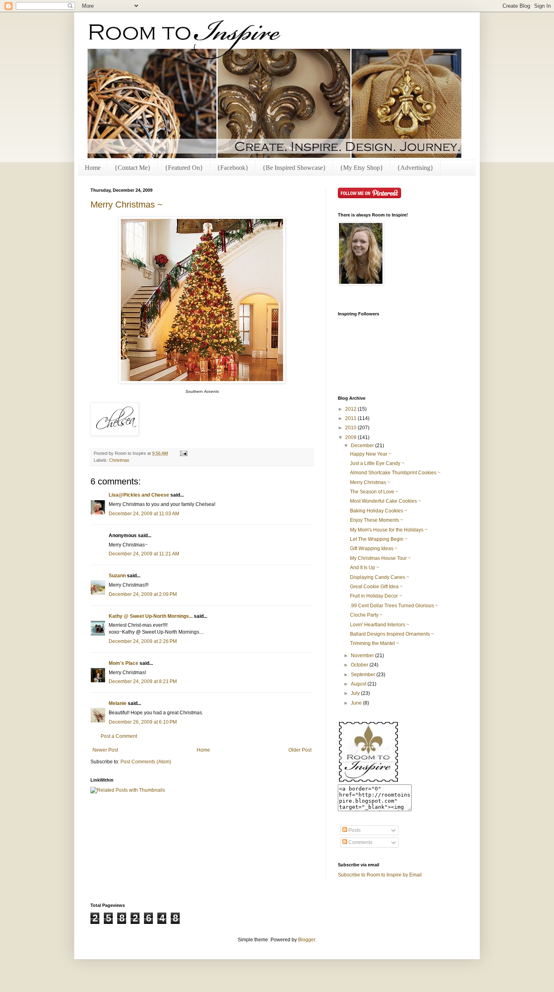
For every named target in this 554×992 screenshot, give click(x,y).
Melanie (118, 703)
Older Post (299, 750)
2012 (351, 409)
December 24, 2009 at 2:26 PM (143, 641)
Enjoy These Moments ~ (376, 520)
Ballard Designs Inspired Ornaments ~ (392, 634)
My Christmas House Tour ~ (380, 558)
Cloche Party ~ (366, 615)
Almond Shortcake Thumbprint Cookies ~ (395, 473)
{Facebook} (233, 167)
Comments (359, 842)
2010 (351, 428)
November (363, 655)
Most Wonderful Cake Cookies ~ (385, 501)
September (363, 674)
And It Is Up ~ (364, 567)
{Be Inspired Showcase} (294, 167)
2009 (351, 437)
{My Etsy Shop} (361, 167)
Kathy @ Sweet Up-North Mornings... (151, 616)
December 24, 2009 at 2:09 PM (143, 594)
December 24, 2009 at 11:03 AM (144, 513)
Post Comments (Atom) (145, 762)
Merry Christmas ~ (126, 204)
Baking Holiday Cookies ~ (378, 511)
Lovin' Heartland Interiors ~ (379, 625)
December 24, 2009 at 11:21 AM (144, 554)
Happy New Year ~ (370, 454)
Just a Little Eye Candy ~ (377, 463)
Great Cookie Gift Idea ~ (376, 586)
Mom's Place (123, 663)
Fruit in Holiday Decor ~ (376, 596)
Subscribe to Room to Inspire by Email (380, 875)
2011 (351, 418)
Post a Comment (119, 736)
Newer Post (105, 750)
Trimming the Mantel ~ (374, 643)
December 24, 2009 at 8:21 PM (143, 681)
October (360, 665)
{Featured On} (184, 167)
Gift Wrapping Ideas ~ (373, 548)
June (357, 703)
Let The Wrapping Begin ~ (379, 539)
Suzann (117, 575)
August (359, 684)
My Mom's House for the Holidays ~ (388, 530)
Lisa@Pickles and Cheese (139, 495)
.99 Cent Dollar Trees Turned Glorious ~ (394, 605)
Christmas (119, 460)
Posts (354, 830)
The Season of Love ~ (374, 492)
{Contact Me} (132, 167)
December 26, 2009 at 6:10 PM (143, 722)
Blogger (306, 940)
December (363, 445)
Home (93, 167)
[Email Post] (182, 453)
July (356, 693)
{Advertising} (415, 167)
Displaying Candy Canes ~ (379, 577)
